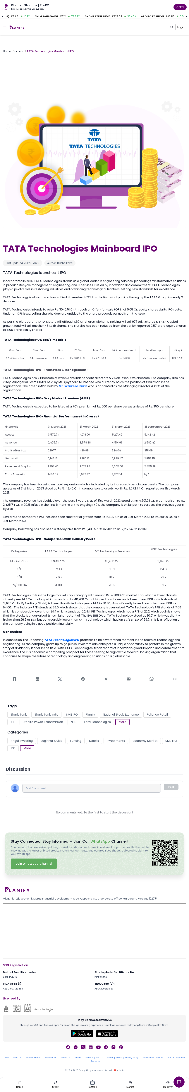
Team (6, 1058)
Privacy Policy (131, 1058)
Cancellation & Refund (152, 1058)
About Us (17, 1058)
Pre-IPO (99, 1058)
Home (7, 51)
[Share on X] (60, 679)
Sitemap (89, 1058)
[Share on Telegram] (106, 679)
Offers (119, 1058)
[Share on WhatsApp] (151, 679)
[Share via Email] (128, 679)
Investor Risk (50, 1058)
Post (171, 786)
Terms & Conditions (176, 1058)
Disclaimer (95, 1061)
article (18, 51)
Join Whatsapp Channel (34, 863)
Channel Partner (32, 1058)
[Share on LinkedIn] (37, 679)
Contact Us (65, 1058)
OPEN (180, 7)
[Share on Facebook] (14, 679)
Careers (77, 1058)
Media (110, 1058)
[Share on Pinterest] (83, 679)
